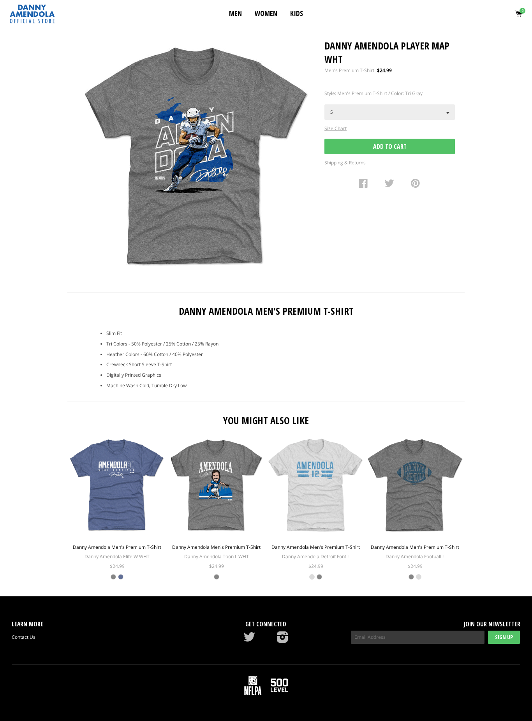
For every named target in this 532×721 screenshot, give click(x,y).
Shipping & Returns (345, 162)
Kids (296, 13)
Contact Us (23, 637)
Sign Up (504, 637)
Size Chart (335, 128)
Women (266, 13)
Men (235, 13)
